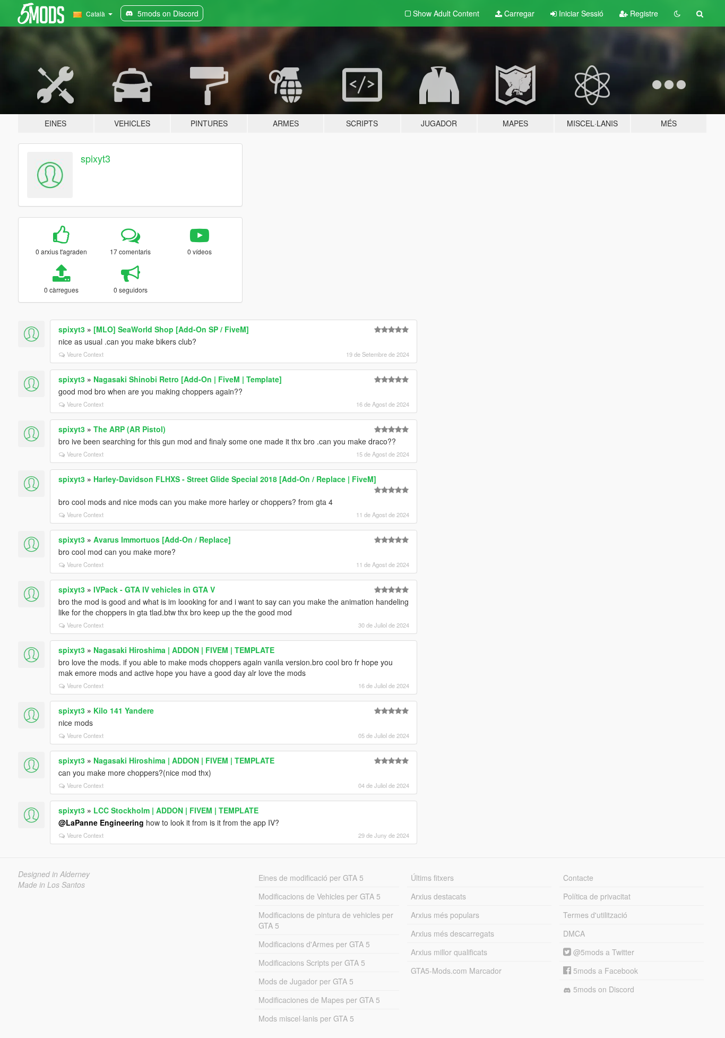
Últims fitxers (432, 877)
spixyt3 (95, 158)
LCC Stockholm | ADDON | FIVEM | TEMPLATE (175, 810)
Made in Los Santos (51, 884)
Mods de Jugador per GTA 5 (305, 981)
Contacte (578, 877)
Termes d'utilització (595, 915)
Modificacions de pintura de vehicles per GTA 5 (325, 920)
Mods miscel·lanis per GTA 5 (306, 1018)
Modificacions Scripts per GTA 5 (311, 962)
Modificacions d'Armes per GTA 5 (314, 944)
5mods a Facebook (604, 970)
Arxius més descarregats (452, 933)
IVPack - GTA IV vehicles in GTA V (154, 589)
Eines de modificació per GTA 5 (311, 877)
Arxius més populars (445, 915)
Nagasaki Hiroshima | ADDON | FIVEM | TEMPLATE (183, 650)
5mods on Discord (602, 989)
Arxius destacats (438, 896)
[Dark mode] (677, 13)
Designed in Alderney (54, 874)
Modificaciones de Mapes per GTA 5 (319, 999)
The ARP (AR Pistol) (129, 429)
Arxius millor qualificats (449, 952)
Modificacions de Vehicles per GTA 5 (319, 896)
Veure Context (85, 354)
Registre (643, 13)
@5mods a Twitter (602, 952)
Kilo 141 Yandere (123, 710)
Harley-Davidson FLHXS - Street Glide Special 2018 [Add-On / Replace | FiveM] (234, 479)
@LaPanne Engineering (101, 822)
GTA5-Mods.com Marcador (456, 970)
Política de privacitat (597, 896)
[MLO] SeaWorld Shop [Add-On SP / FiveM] (171, 329)
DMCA (574, 933)
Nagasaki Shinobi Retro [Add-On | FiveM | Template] (187, 379)
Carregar (518, 13)
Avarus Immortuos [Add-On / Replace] (162, 539)
